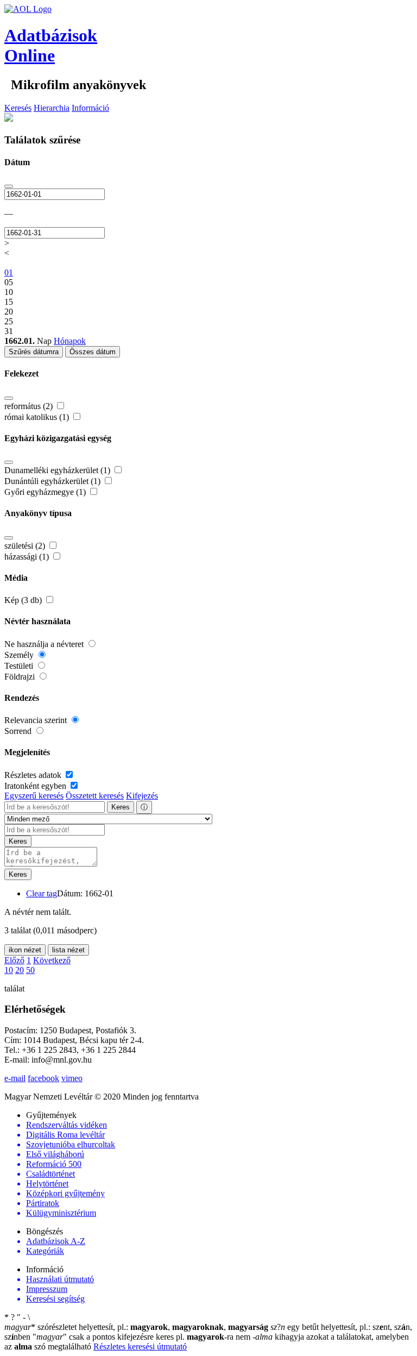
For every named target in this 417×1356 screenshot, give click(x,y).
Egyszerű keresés (34, 795)
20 (19, 970)
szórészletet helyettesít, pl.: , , (136, 1327)
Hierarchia (52, 107)
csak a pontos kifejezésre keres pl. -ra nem (142, 1336)
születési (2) (25, 545)
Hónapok (70, 341)
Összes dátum (93, 352)
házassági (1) (27, 556)
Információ (90, 107)
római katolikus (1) (37, 417)
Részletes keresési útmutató (140, 1346)
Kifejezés (142, 795)
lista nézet (68, 950)
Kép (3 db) (24, 600)
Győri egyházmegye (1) (46, 492)
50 (30, 970)
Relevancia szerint (36, 720)
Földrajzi (20, 676)
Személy (20, 655)
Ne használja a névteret (45, 644)
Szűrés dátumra (34, 352)
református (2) (29, 406)
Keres (120, 807)
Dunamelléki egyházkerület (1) (58, 470)
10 (8, 970)
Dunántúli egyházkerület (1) (53, 481)
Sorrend (19, 731)
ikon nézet (25, 950)
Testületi (19, 665)
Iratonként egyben (36, 785)
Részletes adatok (34, 775)
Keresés (17, 107)
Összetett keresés (95, 795)
